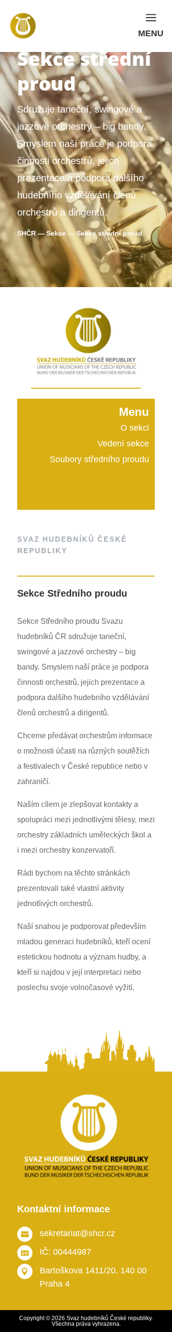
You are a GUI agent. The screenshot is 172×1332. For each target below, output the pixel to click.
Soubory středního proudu (99, 459)
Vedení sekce (123, 443)
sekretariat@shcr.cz (77, 1233)
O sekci (134, 428)
